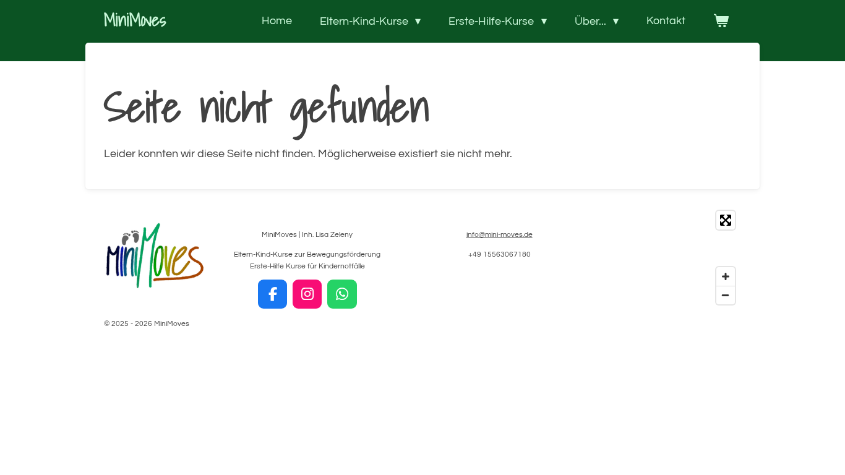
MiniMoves (135, 19)
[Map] (672, 257)
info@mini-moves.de (499, 235)
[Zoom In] (725, 276)
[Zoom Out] (725, 295)
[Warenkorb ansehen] (721, 21)
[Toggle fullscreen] (725, 220)
